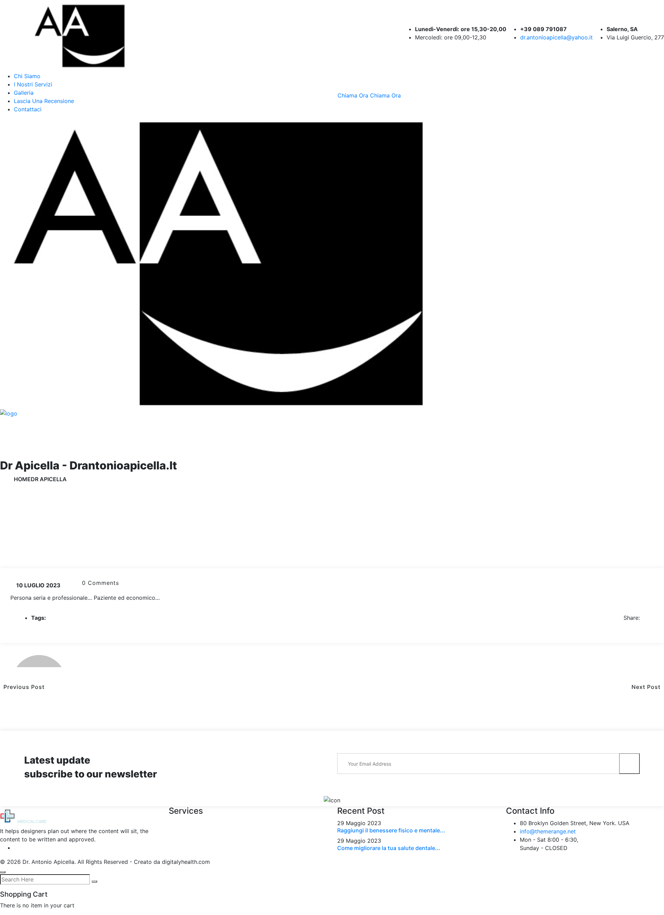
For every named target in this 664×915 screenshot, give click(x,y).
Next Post (647, 686)
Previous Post (22, 686)
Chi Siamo (27, 76)
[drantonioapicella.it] (92, 35)
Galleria (24, 92)
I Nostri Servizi (33, 84)
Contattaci (28, 109)
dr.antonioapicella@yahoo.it (556, 37)
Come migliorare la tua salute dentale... (388, 847)
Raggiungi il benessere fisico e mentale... (391, 830)
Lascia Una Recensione (44, 100)
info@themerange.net (548, 831)
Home (22, 479)
